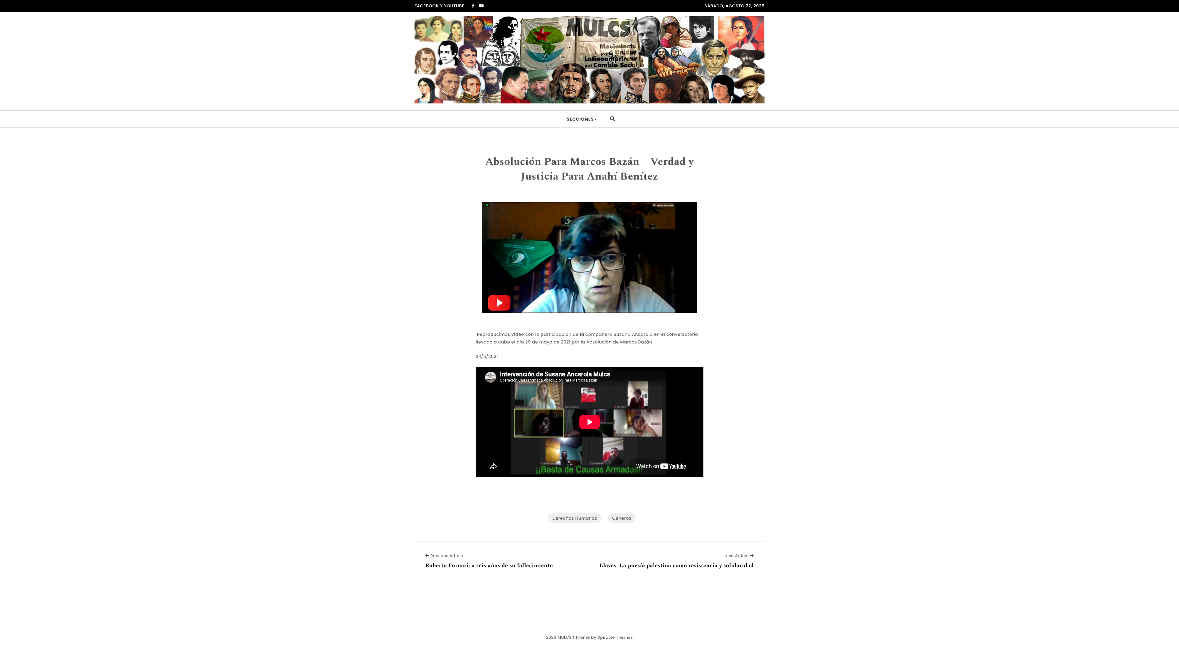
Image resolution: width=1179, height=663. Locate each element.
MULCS (565, 637)
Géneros (621, 518)
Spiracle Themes (615, 637)
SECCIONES (580, 119)
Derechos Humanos (574, 518)
